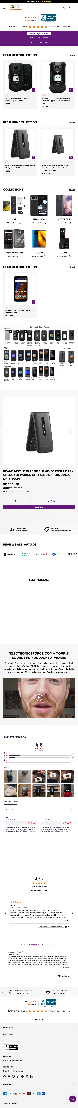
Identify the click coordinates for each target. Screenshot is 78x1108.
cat (14, 219)
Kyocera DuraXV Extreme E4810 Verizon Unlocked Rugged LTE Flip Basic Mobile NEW (56, 100)
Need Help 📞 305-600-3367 (39, 34)
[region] (39, 959)
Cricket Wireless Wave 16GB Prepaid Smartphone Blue (17, 311)
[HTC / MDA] (39, 205)
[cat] (14, 205)
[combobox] (72, 810)
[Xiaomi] (39, 239)
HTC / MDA (39, 219)
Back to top (39, 1019)
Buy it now (39, 507)
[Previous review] (5, 913)
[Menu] (4, 8)
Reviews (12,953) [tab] (10, 801)
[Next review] (72, 913)
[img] (39, 883)
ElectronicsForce (11, 1103)
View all (72, 55)
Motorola (64, 219)
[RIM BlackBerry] (14, 239)
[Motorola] (64, 205)
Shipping (6, 488)
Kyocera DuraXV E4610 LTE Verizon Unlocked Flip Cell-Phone (17, 99)
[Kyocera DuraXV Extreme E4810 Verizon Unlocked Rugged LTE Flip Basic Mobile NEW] (57, 77)
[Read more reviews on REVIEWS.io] (64, 976)
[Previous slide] (4, 833)
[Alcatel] (64, 239)
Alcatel (64, 252)
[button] (73, 8)
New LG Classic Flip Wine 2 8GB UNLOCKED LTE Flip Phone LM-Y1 (20, 166)
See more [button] (29, 831)
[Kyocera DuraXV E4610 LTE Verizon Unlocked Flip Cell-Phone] (20, 77)
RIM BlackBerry (14, 252)
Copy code (43, 42)
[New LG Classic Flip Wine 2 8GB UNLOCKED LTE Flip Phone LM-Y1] (20, 144)
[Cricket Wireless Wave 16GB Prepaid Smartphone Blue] (20, 289)
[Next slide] (74, 833)
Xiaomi (39, 252)
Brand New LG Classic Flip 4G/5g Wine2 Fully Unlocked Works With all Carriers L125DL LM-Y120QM (56, 167)
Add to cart (52, 501)
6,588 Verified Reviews (39, 886)
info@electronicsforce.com (13, 1071)
